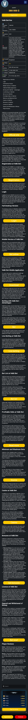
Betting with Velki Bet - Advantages (11, 90)
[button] (25, 2)
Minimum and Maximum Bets (10, 98)
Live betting (14, 351)
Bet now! (14, 640)
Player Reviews (6, 108)
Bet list (14, 399)
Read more (14, 445)
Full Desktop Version (8, 83)
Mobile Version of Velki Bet (9, 85)
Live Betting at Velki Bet (8, 92)
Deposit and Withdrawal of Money (11, 106)
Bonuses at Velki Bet (8, 102)
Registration (14, 180)
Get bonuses (14, 583)
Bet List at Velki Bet (8, 94)
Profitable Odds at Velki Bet (9, 96)
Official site (14, 135)
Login (4, 81)
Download (14, 285)
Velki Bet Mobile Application (9, 87)
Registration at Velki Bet (9, 79)
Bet (10, 63)
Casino (14, 522)
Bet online (14, 254)
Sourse (14, 480)
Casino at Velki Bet (7, 100)
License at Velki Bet (7, 104)
